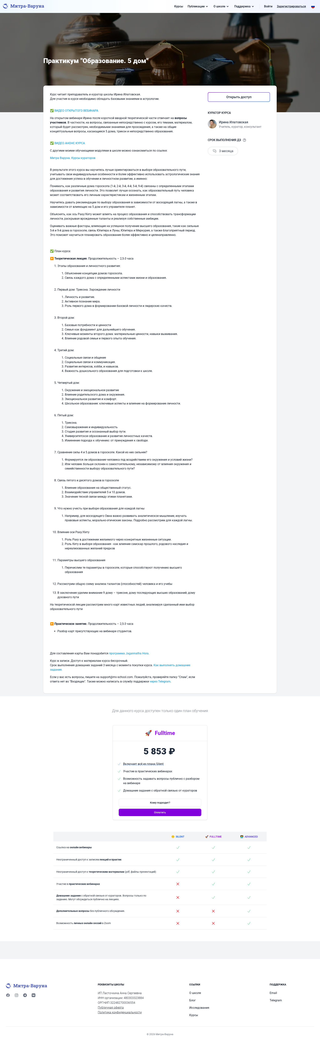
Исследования (199, 1007)
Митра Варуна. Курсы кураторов (72, 158)
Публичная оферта (111, 1007)
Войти (268, 6)
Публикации (196, 6)
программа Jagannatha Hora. (129, 653)
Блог (192, 1000)
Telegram (276, 1000)
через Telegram (160, 681)
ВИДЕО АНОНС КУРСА (69, 143)
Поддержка (242, 6)
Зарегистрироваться (291, 6)
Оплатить (160, 812)
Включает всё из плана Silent (143, 764)
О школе (219, 6)
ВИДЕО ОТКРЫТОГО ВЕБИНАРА (76, 110)
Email (273, 993)
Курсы (178, 6)
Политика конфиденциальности (120, 1012)
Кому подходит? (160, 802)
